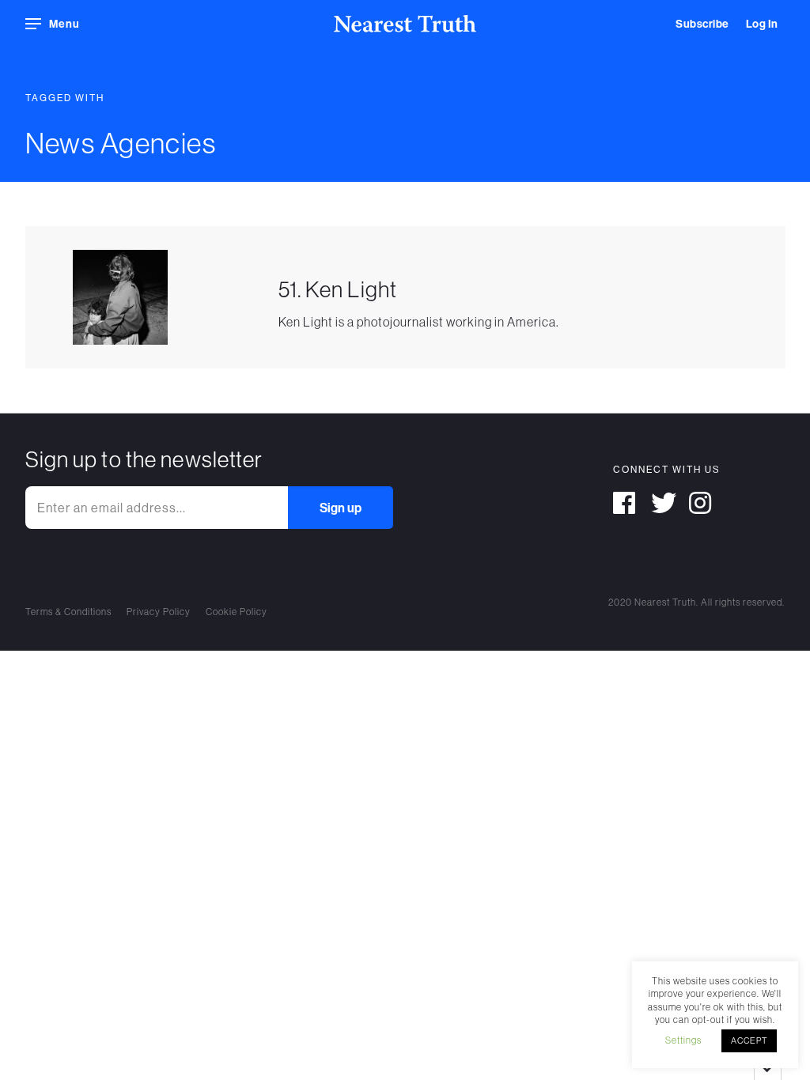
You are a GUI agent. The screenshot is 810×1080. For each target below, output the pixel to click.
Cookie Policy (236, 611)
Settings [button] (683, 1040)
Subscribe (702, 24)
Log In (762, 24)
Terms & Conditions (68, 611)
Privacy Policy (159, 611)
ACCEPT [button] (749, 1040)
